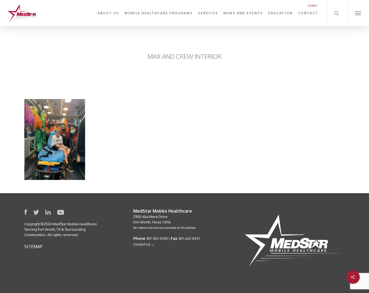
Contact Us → (144, 244)
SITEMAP (33, 246)
